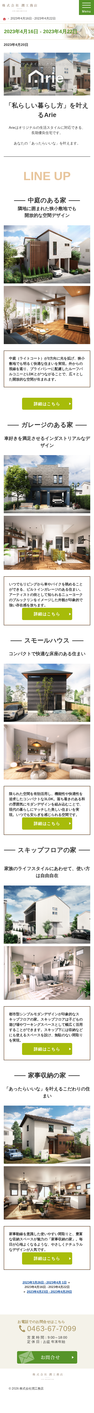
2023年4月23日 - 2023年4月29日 (49, 1291)
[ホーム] (5, 19)
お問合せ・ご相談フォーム (47, 1357)
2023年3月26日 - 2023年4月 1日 (45, 1282)
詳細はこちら (47, 403)
